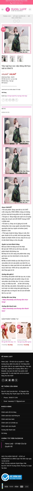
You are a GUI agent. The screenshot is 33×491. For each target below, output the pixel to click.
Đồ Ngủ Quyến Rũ (19, 16)
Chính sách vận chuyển (8, 426)
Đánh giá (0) (5, 112)
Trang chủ (7, 16)
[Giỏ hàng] (30, 9)
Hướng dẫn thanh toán (8, 430)
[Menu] (2, 9)
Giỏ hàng (4, 433)
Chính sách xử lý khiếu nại (9, 423)
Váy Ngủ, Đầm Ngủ (21, 17)
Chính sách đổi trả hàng (8, 412)
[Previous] (4, 39)
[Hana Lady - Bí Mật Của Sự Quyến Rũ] (16, 9)
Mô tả (4, 108)
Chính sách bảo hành (7, 419)
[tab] (16, 109)
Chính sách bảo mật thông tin (10, 415)
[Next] (28, 39)
